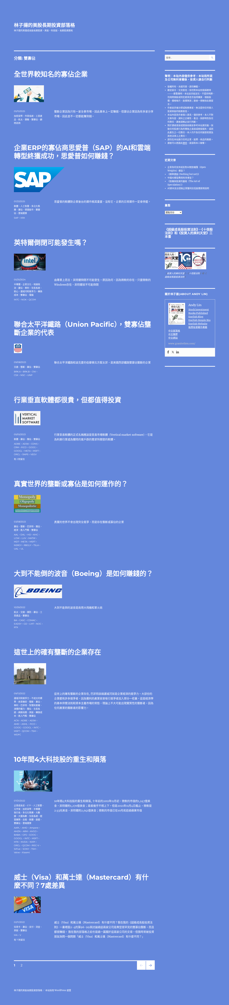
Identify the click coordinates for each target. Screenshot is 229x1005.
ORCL (17, 454)
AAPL (17, 827)
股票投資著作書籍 (197, 327)
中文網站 (173, 337)
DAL (22, 534)
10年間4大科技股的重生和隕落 (60, 759)
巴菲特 (30, 526)
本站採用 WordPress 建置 (58, 990)
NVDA (24, 841)
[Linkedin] (177, 352)
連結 (185, 143)
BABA (17, 834)
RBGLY (27, 545)
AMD (16, 724)
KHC (35, 534)
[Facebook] (168, 352)
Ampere (34, 827)
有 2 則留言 (19, 459)
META (27, 450)
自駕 (25, 819)
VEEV (34, 454)
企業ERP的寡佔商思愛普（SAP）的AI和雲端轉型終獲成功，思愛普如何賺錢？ (82, 152)
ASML (24, 724)
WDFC (17, 734)
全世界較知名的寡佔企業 (51, 74)
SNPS (25, 454)
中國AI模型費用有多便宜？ (180, 177)
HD (29, 534)
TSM (33, 731)
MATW (31, 538)
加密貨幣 (18, 116)
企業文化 (27, 284)
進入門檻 (24, 530)
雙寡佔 (34, 119)
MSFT (36, 450)
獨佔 (29, 439)
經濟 (16, 530)
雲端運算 (22, 213)
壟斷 (22, 367)
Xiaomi (26, 852)
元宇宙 (17, 809)
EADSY (17, 623)
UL (22, 548)
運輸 (27, 119)
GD (25, 623)
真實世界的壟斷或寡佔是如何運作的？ (71, 484)
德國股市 (29, 209)
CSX (16, 375)
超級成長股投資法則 (182, 229)
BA (15, 620)
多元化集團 (28, 812)
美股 (31, 712)
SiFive (17, 849)
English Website (197, 323)
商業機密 (22, 701)
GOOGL (18, 450)
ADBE (17, 443)
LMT (31, 623)
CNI (34, 371)
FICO (23, 447)
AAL (16, 534)
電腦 (31, 294)
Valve (17, 852)
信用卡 (17, 926)
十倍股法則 (194, 273)
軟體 (16, 206)
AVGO (33, 831)
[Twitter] (172, 352)
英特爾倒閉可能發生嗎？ (51, 242)
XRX (22, 217)
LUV (24, 538)
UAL (16, 548)
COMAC (31, 620)
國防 (29, 612)
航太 (20, 119)
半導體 (17, 284)
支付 (31, 926)
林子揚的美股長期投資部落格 (44, 25)
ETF (29, 805)
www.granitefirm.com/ (181, 343)
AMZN (17, 831)
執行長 (17, 812)
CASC (22, 620)
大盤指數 (22, 816)
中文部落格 (174, 330)
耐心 (16, 291)
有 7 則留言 (19, 939)
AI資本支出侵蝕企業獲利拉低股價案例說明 (188, 188)
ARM (25, 831)
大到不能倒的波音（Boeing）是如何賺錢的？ (83, 573)
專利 (27, 287)
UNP (29, 375)
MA (15, 935)
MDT (16, 541)
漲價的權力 (19, 708)
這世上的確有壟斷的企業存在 (57, 652)
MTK (16, 841)
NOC (38, 623)
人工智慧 (24, 206)
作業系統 (29, 116)
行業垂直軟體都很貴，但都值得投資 (67, 400)
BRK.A (17, 371)
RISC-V (35, 845)
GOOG (32, 447)
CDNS (34, 443)
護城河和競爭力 (28, 291)
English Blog (195, 316)
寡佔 (20, 209)
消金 (38, 926)
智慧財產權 (34, 705)
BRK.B (26, 371)
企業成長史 (19, 805)
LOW (16, 538)
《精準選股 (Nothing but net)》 (183, 174)
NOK (23, 299)
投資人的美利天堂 (193, 233)
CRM (16, 447)
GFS (24, 834)
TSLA (36, 545)
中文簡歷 (173, 334)
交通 (16, 367)
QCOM (32, 299)
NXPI (32, 841)
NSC (22, 375)
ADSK (26, 443)
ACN (16, 720)
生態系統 (35, 287)
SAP (16, 217)
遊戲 (38, 819)
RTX (16, 627)
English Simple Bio (199, 320)
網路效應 (22, 712)
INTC (16, 299)
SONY (26, 849)
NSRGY (18, 545)
